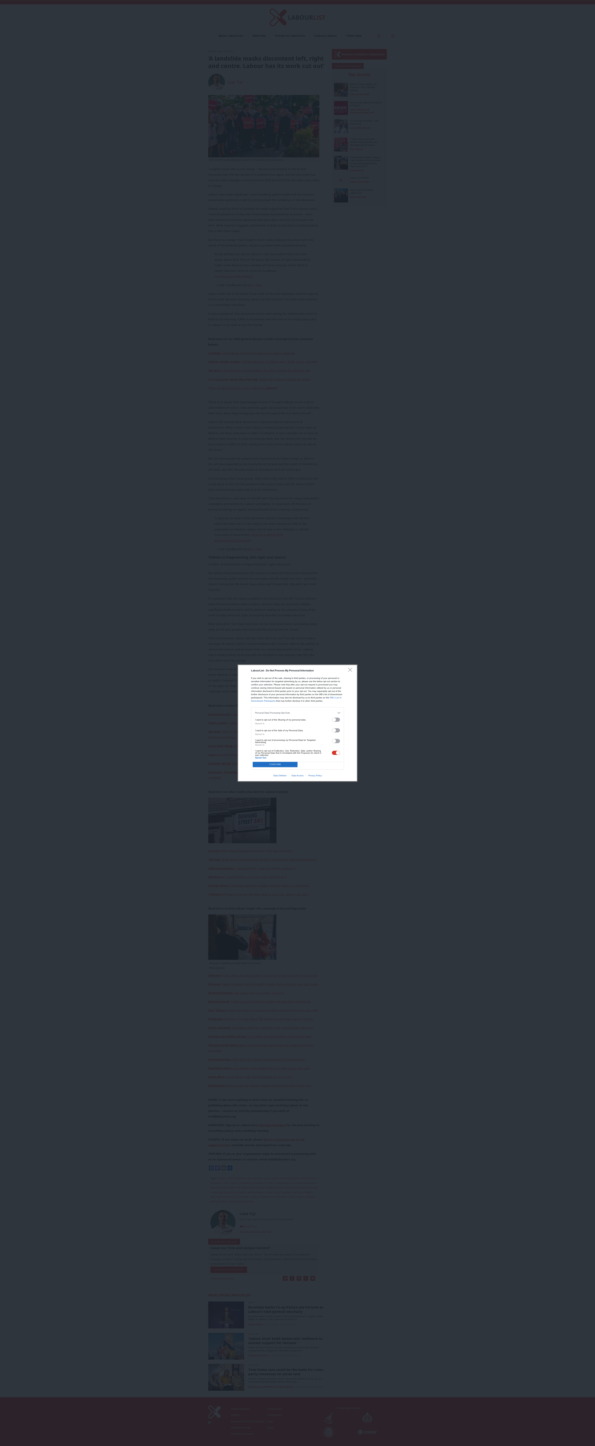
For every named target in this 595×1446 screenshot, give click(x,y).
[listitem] (297, 712)
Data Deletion (280, 775)
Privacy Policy (315, 775)
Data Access (297, 775)
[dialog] (297, 723)
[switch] (336, 720)
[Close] (351, 671)
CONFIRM (275, 764)
